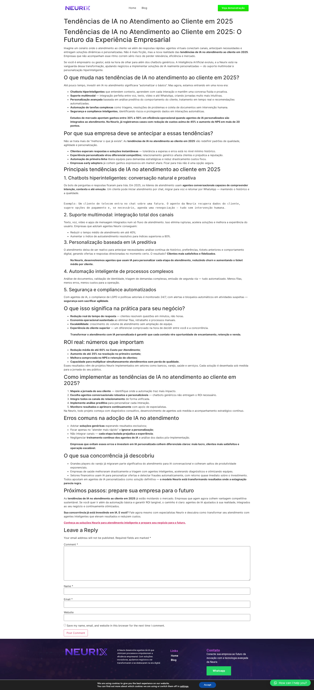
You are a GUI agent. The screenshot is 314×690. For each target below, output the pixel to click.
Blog (144, 7)
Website (69, 612)
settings (184, 686)
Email (68, 599)
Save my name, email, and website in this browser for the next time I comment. (116, 625)
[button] (290, 683)
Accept (207, 684)
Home (132, 7)
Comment (71, 544)
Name (68, 586)
